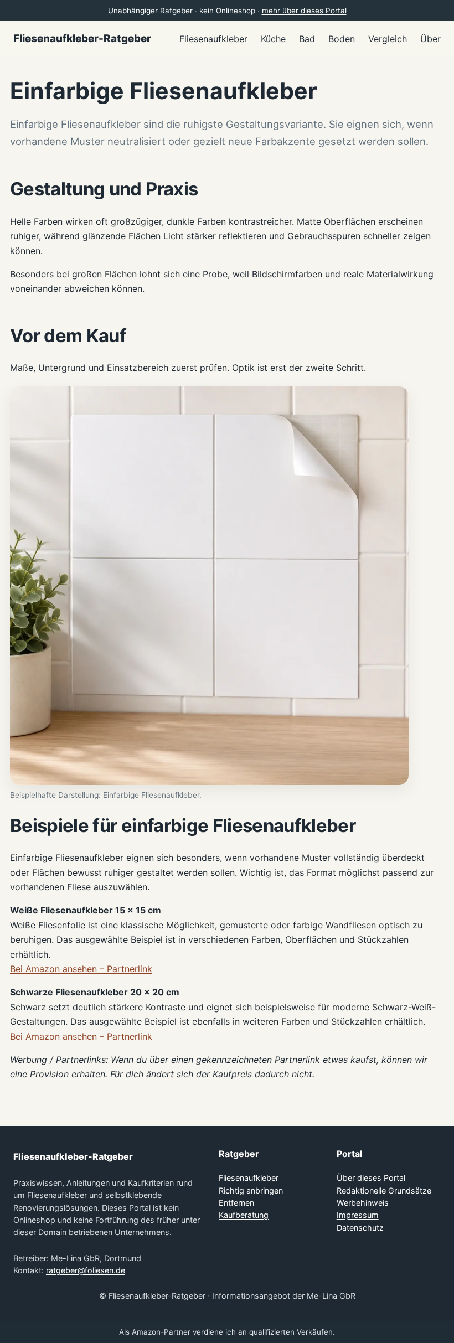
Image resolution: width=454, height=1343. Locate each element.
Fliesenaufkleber (248, 1177)
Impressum (358, 1215)
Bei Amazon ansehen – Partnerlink (81, 968)
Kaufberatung (244, 1215)
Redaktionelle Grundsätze (384, 1190)
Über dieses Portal (371, 1177)
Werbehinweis (363, 1202)
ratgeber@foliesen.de (85, 1270)
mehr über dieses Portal (304, 10)
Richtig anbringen (251, 1190)
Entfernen (236, 1202)
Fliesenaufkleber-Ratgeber (82, 38)
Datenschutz (360, 1227)
